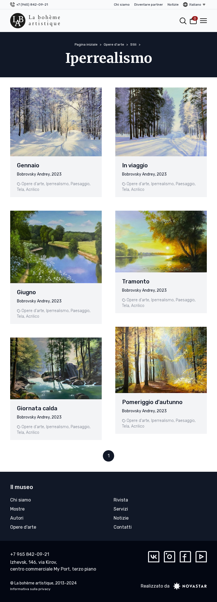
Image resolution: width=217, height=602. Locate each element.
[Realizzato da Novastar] (188, 586)
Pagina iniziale (86, 44)
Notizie (173, 5)
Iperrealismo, (58, 184)
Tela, (21, 189)
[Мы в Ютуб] (201, 556)
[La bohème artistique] (35, 20)
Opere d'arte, (33, 184)
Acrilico (32, 189)
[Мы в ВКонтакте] (153, 556)
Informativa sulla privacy (30, 589)
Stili (133, 44)
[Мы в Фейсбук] (185, 556)
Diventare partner (148, 5)
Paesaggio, (80, 184)
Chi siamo (122, 5)
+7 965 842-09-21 (29, 554)
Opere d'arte (114, 44)
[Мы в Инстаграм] (169, 556)
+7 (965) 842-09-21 (32, 5)
